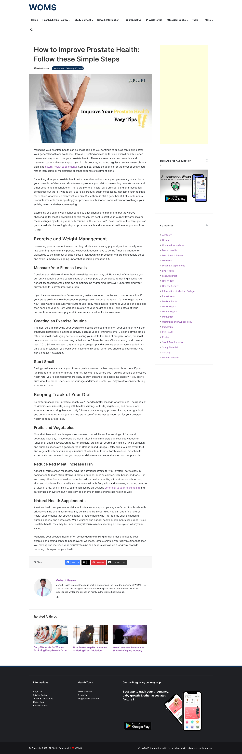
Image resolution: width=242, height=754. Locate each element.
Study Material (170, 347)
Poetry (165, 337)
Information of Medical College (178, 291)
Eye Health (168, 270)
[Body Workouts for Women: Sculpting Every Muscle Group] (51, 634)
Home (34, 19)
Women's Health (170, 357)
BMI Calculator (85, 691)
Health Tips (168, 281)
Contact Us (134, 19)
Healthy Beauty (170, 286)
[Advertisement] (184, 94)
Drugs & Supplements (173, 265)
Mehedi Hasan (43, 68)
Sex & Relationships (172, 342)
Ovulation (83, 695)
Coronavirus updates (173, 245)
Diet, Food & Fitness (172, 255)
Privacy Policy (40, 695)
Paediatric (167, 327)
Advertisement (40, 705)
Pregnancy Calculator (89, 698)
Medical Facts (169, 301)
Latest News (168, 296)
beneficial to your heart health (122, 487)
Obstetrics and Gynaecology (177, 321)
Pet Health (167, 332)
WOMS (78, 748)
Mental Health (169, 311)
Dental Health (169, 250)
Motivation (167, 316)
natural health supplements (61, 166)
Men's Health (169, 306)
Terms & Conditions (43, 698)
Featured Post (169, 276)
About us (37, 691)
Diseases (167, 260)
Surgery (166, 352)
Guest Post (39, 702)
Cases (165, 240)
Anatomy (167, 235)
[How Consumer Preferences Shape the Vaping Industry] (130, 634)
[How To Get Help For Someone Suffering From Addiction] (90, 634)
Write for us (155, 19)
